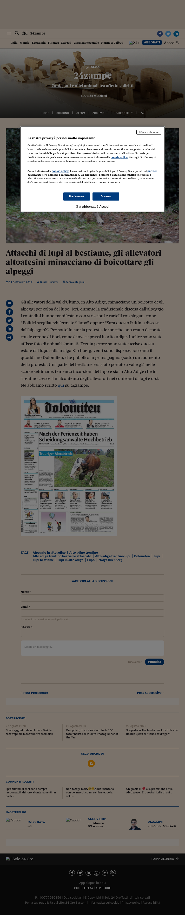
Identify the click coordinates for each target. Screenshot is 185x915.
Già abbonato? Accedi (92, 206)
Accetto (105, 196)
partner (152, 170)
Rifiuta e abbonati (149, 132)
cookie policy (119, 157)
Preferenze (76, 196)
